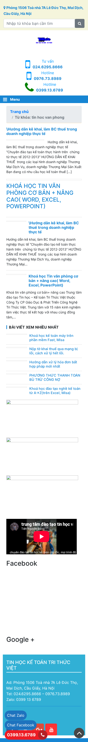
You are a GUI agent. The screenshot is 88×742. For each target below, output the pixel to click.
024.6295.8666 (48, 67)
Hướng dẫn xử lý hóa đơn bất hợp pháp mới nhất (53, 364)
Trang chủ (19, 111)
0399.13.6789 (49, 90)
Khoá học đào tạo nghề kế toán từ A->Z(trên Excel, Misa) (54, 390)
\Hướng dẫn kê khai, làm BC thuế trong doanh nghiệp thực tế (41, 131)
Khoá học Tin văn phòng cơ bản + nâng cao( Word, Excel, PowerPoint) (39, 196)
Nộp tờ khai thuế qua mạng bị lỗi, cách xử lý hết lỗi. (53, 351)
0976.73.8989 (47, 78)
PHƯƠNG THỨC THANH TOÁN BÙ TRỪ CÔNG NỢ (54, 377)
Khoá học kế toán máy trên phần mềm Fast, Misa (51, 338)
